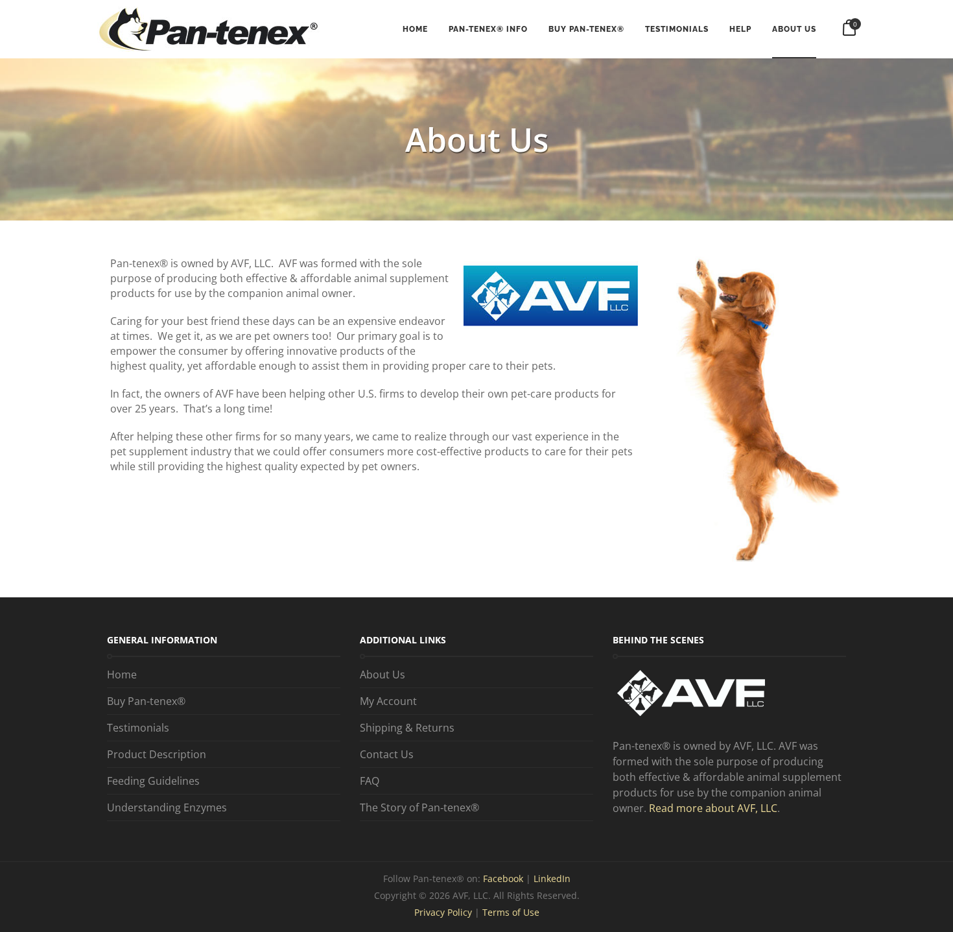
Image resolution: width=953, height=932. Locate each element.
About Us (794, 29)
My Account (388, 701)
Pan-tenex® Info (488, 29)
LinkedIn (552, 878)
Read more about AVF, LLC (713, 808)
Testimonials (677, 29)
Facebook (504, 878)
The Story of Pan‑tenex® (419, 807)
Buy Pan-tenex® (586, 29)
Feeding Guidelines (153, 781)
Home (415, 29)
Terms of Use (510, 912)
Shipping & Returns (407, 728)
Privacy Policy (443, 912)
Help (740, 29)
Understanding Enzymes (167, 807)
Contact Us (387, 754)
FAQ (369, 781)
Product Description (156, 754)
